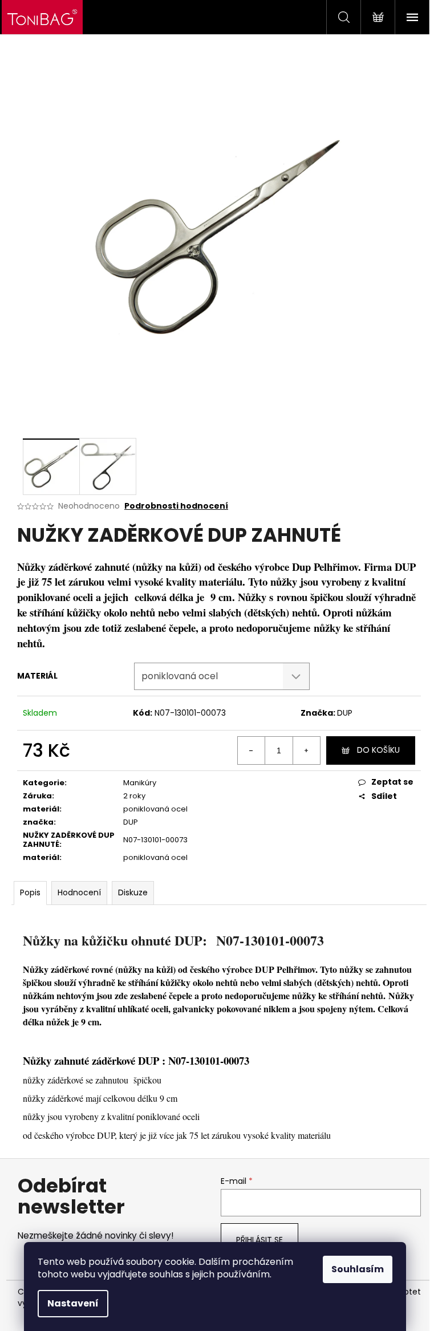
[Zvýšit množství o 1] (306, 750)
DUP (344, 713)
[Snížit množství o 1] (251, 750)
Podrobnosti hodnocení (176, 506)
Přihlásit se (259, 1239)
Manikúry (139, 782)
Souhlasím (357, 1269)
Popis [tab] (30, 892)
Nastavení (73, 1303)
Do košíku (378, 750)
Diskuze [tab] (133, 892)
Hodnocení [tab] (79, 892)
